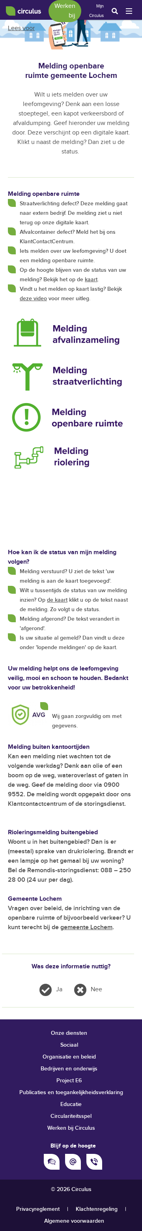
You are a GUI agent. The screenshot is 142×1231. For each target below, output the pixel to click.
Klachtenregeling (97, 1209)
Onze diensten (69, 1033)
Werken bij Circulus (71, 1128)
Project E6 (69, 1080)
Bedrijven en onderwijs (69, 1068)
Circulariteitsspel (71, 1116)
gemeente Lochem (86, 927)
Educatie (71, 1104)
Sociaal (69, 1045)
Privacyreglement (38, 1209)
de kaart (57, 600)
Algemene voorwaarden (74, 1221)
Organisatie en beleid (69, 1056)
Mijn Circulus (96, 11)
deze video (33, 298)
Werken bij (64, 10)
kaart (91, 279)
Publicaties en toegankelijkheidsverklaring (71, 1092)
